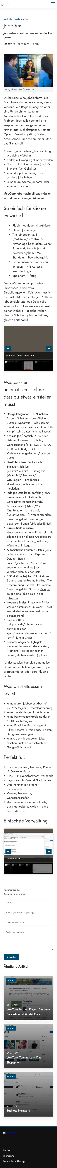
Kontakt (6, 1150)
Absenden (11, 957)
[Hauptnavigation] (51, 3)
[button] (13, 365)
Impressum (8, 1155)
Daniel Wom (9, 43)
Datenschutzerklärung (14, 1161)
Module (16, 19)
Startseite (8, 19)
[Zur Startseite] (8, 3)
